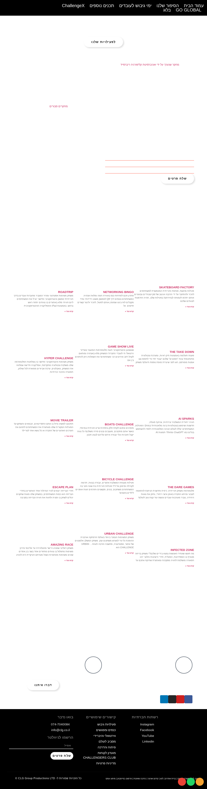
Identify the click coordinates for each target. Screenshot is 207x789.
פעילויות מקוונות (34, 661)
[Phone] (200, 782)
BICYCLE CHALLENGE (118, 479)
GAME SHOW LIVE (121, 346)
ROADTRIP (65, 292)
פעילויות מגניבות (125, 661)
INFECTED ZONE (182, 550)
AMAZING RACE (62, 544)
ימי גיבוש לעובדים (135, 6)
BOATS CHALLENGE (119, 424)
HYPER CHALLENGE (58, 358)
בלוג (167, 10)
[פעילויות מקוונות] (93, 665)
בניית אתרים (170, 778)
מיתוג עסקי (110, 778)
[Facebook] (188, 699)
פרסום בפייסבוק (124, 778)
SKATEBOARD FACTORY (176, 287)
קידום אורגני (153, 778)
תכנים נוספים (102, 6)
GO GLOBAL (188, 10)
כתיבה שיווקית (140, 778)
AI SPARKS (186, 418)
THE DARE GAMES (181, 487)
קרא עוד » (189, 307)
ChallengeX (73, 6)
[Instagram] (172, 699)
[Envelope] (182, 782)
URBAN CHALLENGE (119, 533)
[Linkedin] (164, 699)
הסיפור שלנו (168, 6)
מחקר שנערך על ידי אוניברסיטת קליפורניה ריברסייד (149, 64)
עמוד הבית (194, 6)
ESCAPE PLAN (63, 487)
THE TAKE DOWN (182, 352)
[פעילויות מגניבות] (183, 665)
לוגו (161, 778)
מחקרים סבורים (58, 106)
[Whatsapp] (191, 782)
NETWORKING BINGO (118, 292)
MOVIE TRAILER (61, 420)
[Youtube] (180, 699)
